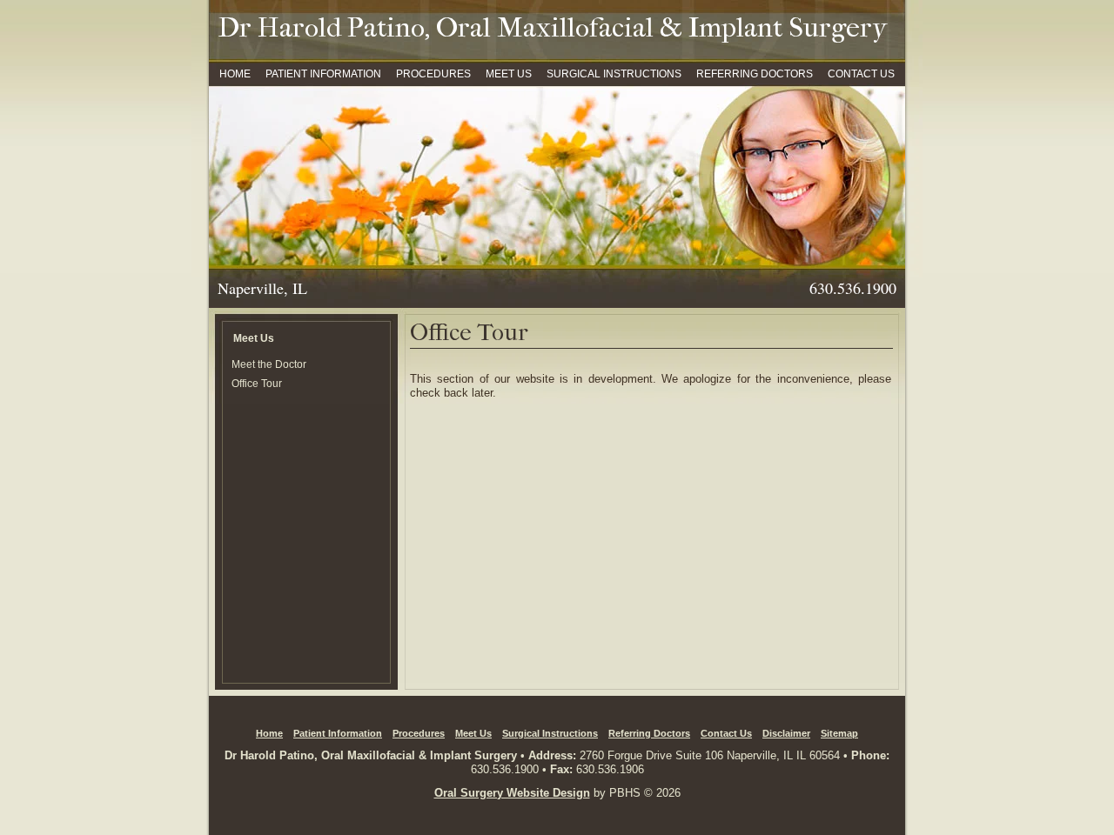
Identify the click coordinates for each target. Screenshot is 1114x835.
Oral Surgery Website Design (512, 792)
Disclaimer (786, 733)
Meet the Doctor (269, 364)
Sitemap (839, 733)
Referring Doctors (754, 74)
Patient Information (323, 74)
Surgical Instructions (614, 74)
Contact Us (861, 74)
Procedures (433, 74)
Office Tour (257, 383)
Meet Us (509, 74)
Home (235, 74)
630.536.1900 (505, 769)
